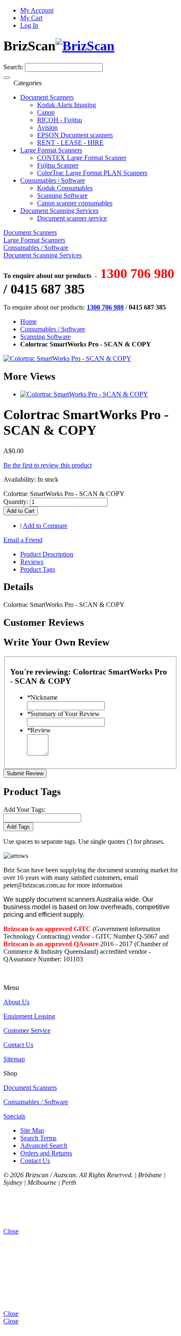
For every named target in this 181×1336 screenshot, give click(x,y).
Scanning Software (45, 336)
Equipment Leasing (29, 1016)
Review (39, 730)
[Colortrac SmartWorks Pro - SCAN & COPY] (84, 394)
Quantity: (15, 501)
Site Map (32, 1130)
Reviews (31, 561)
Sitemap (14, 1059)
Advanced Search (43, 1145)
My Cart (31, 17)
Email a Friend (23, 539)
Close (11, 1321)
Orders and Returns (46, 1153)
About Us (16, 1001)
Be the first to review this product (47, 465)
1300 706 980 (105, 307)
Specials (14, 1116)
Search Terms (38, 1138)
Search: (13, 67)
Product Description (46, 554)
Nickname (42, 697)
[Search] (6, 77)
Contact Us (18, 1044)
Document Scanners (30, 1087)
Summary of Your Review (63, 713)
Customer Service (27, 1030)
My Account (36, 10)
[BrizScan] (85, 45)
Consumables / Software (52, 329)
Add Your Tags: (24, 809)
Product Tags (37, 569)
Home (28, 321)
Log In (29, 25)
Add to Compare (45, 525)
